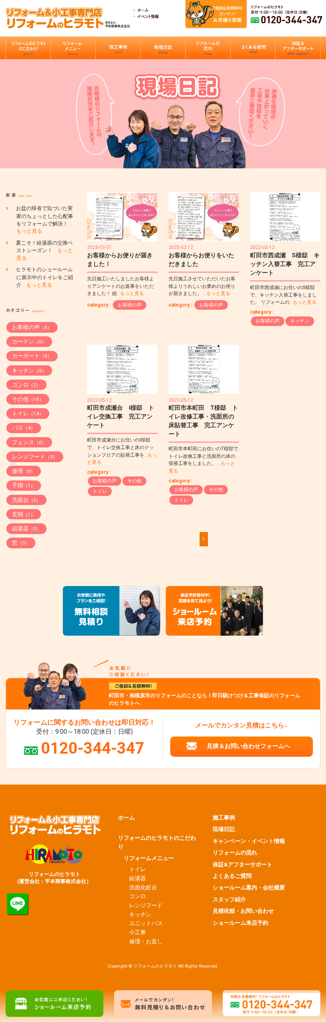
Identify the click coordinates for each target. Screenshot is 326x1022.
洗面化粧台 (143, 887)
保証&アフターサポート (242, 864)
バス (23, 427)
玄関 (23, 514)
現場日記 (224, 829)
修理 (23, 471)
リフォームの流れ (235, 852)
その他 (134, 481)
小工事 (137, 932)
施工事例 (224, 817)
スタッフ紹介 (229, 899)
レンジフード (35, 456)
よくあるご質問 (232, 876)
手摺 (23, 485)
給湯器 (26, 528)
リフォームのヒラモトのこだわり (157, 842)
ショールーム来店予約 (240, 923)
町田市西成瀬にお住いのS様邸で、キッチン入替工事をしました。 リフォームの (283, 295)
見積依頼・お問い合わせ (243, 911)
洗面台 (26, 500)
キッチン (299, 321)
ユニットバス (146, 923)
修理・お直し (146, 941)
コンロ (26, 385)
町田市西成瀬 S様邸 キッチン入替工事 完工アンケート (285, 264)
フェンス (29, 442)
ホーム (126, 817)
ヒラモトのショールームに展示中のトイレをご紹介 (44, 277)
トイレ (100, 491)
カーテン (29, 341)
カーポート (32, 356)
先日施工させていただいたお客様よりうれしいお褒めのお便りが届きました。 (202, 286)
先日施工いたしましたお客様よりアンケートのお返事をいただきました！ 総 (120, 286)
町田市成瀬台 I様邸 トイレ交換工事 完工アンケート (120, 416)
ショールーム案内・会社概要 (249, 887)
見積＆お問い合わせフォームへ (248, 746)
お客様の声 (130, 305)
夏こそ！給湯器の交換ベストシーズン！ (44, 250)
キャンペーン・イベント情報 (249, 841)
